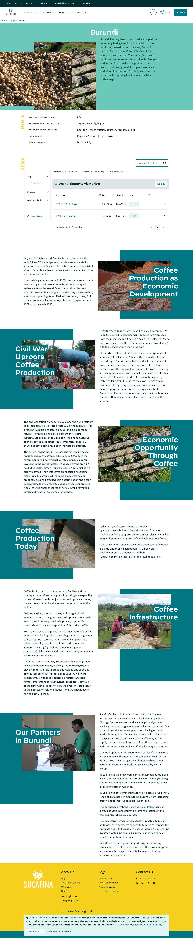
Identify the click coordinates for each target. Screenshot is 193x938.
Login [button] (161, 184)
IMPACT (86, 3)
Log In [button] (64, 878)
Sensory (85, 171)
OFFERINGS (30, 12)
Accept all (35, 931)
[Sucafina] (11, 12)
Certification (58, 171)
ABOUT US (65, 12)
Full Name (60, 195)
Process (31, 192)
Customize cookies (59, 931)
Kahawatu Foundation (141, 806)
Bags (104, 195)
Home (4, 21)
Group (29, 3)
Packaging (99, 171)
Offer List (66, 887)
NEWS (80, 12)
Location (73, 171)
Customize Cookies (108, 891)
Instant (43, 3)
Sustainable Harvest (64, 3)
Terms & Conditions (108, 882)
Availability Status (117, 171)
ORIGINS (47, 12)
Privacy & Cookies (107, 887)
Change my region (70, 900)
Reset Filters (36, 216)
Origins (13, 21)
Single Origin (36, 183)
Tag (29, 177)
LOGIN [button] (181, 12)
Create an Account (70, 882)
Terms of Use (105, 878)
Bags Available (34, 200)
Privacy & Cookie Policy (150, 924)
